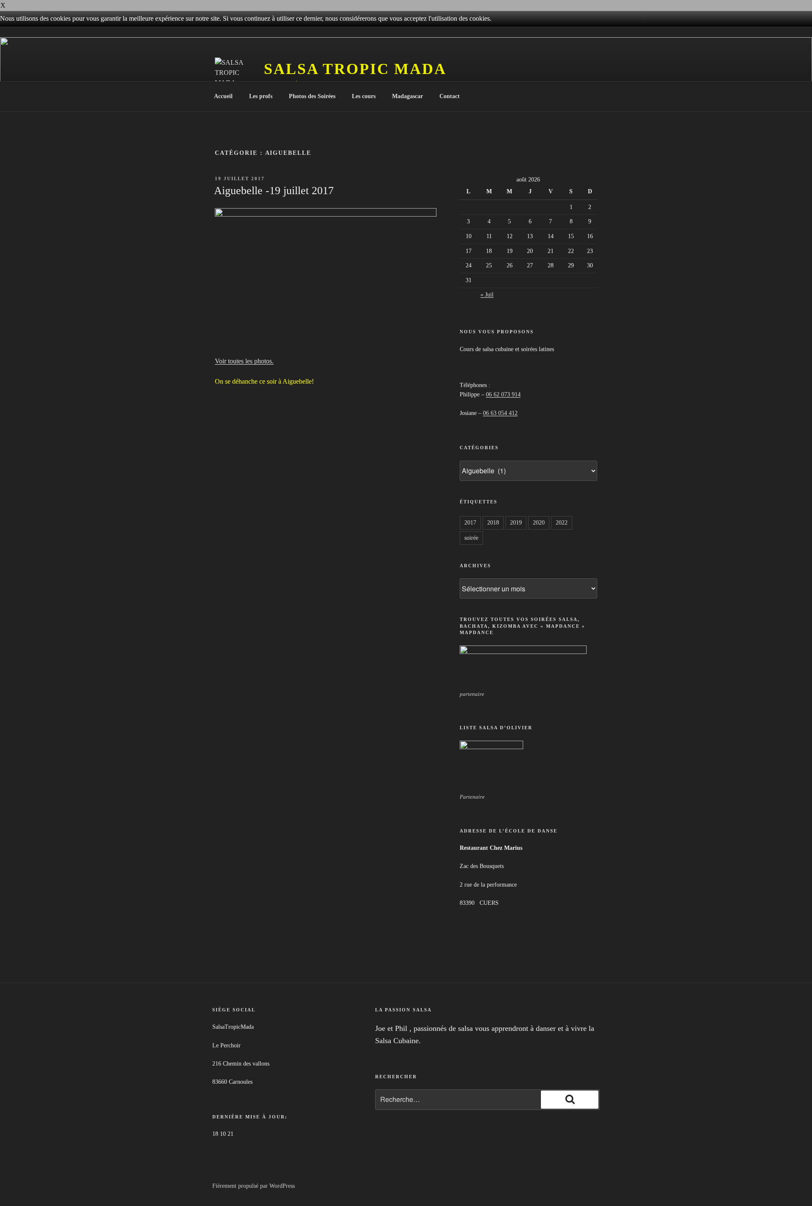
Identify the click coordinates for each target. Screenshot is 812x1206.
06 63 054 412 (500, 413)
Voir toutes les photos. (244, 361)
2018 (493, 522)
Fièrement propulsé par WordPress (253, 1186)
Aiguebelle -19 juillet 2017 (274, 190)
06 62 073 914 (503, 394)
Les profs (260, 96)
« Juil (487, 294)
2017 (470, 522)
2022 (562, 522)
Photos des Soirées (312, 96)
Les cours (364, 96)
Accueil (223, 96)
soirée (471, 538)
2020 (539, 522)
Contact (449, 96)
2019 (516, 522)
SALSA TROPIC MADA (355, 68)
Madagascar (407, 96)
